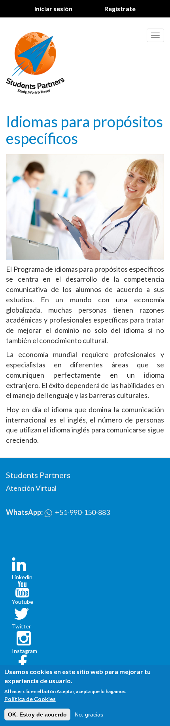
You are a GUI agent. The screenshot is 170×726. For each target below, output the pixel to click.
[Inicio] (35, 61)
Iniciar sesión (53, 8)
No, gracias (89, 714)
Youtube (22, 601)
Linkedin (22, 577)
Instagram (24, 650)
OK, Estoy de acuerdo (37, 714)
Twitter (21, 626)
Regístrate (120, 8)
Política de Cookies (30, 698)
